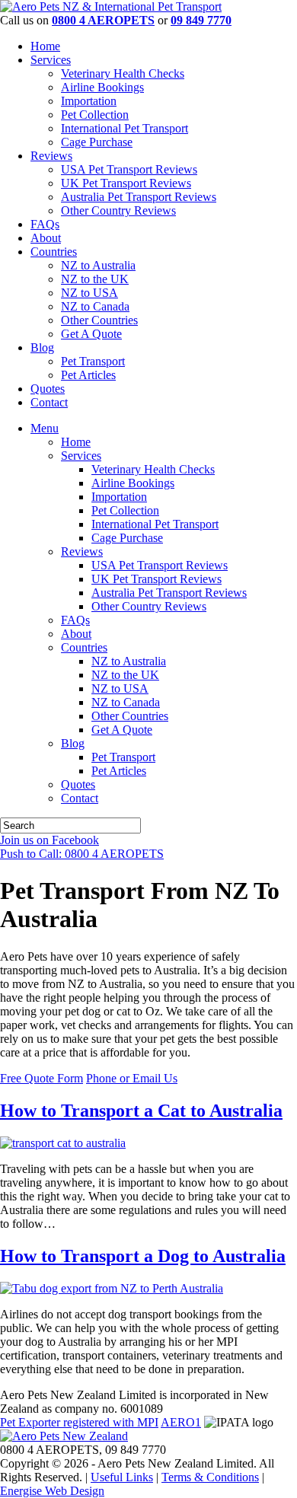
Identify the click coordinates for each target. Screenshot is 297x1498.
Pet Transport (93, 361)
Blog (42, 347)
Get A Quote (91, 333)
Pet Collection (95, 114)
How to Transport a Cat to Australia (141, 1110)
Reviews (51, 155)
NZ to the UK (95, 279)
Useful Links (122, 1477)
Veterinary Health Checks (122, 73)
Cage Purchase (97, 141)
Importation (89, 100)
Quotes (47, 388)
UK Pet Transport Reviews (126, 183)
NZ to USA (89, 292)
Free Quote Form (41, 1078)
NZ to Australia (98, 265)
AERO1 (181, 1422)
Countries (53, 251)
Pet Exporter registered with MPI (79, 1422)
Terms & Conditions (210, 1477)
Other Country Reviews (118, 210)
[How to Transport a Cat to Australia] (63, 1142)
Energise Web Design (52, 1490)
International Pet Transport (124, 128)
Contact (49, 402)
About (45, 237)
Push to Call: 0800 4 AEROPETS (82, 853)
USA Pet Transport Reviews (129, 169)
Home (45, 46)
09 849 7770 (201, 20)
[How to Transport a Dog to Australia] (111, 1288)
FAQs (44, 224)
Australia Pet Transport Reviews (138, 196)
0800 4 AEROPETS (103, 20)
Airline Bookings (102, 87)
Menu (44, 428)
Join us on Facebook (49, 839)
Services (50, 59)
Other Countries (99, 320)
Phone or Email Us (131, 1078)
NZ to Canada (95, 306)
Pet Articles (88, 374)
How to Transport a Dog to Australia (143, 1256)
